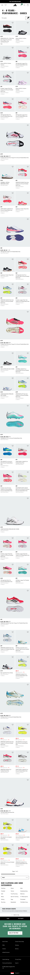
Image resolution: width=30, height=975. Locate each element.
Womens (22, 893)
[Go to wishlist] (5, 5)
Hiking (2, 899)
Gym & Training (14, 896)
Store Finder (5, 941)
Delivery (17, 948)
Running (3, 902)
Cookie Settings (5, 959)
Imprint (16, 963)
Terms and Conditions (7, 963)
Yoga (12, 899)
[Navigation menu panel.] (2, 5)
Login (8, 918)
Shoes (12, 888)
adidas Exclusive (5, 952)
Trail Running (14, 893)
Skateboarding (23, 891)
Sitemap (17, 945)
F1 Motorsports (24, 896)
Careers (4, 948)
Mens (2, 896)
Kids (21, 888)
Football (3, 891)
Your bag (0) (20, 918)
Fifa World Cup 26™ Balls (24, 902)
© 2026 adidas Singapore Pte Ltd (8, 967)
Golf (2, 893)
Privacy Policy (18, 959)
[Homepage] (15, 5)
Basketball (13, 902)
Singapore (17, 973)
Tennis (12, 891)
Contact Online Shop (19, 941)
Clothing (3, 888)
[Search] (24, 5)
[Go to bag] (27, 5)
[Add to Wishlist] (13, 23)
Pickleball (22, 899)
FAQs (3, 945)
